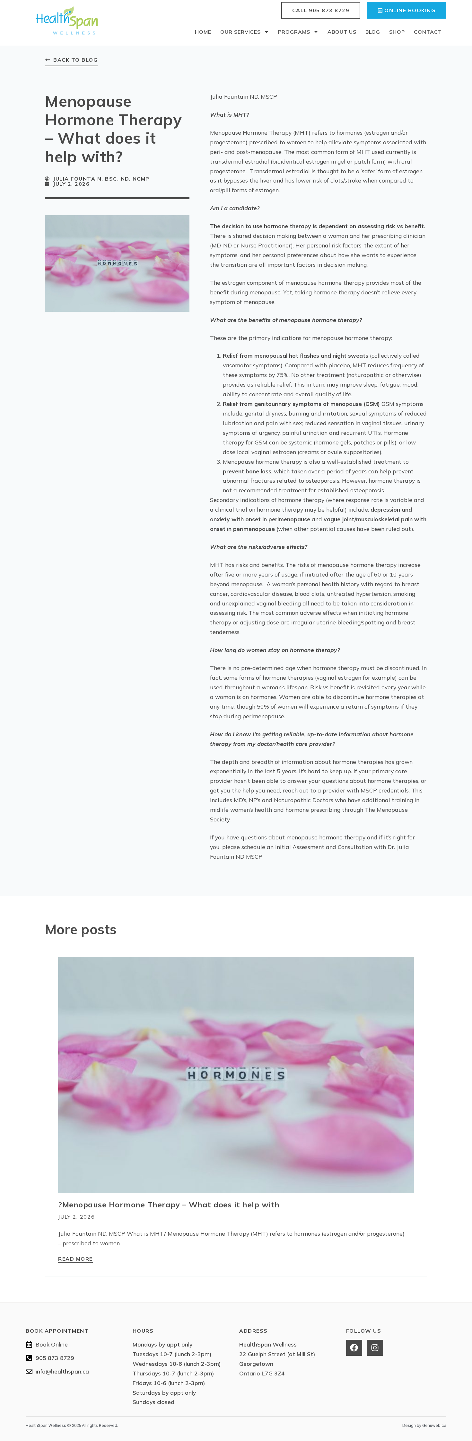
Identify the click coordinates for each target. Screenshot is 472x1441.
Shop (397, 32)
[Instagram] (375, 1348)
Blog (372, 32)
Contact (428, 32)
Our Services (240, 32)
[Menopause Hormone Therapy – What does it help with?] (236, 1075)
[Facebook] (354, 1348)
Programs (294, 32)
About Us (342, 32)
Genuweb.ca (434, 1425)
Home (203, 32)
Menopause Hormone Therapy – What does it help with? (169, 1204)
